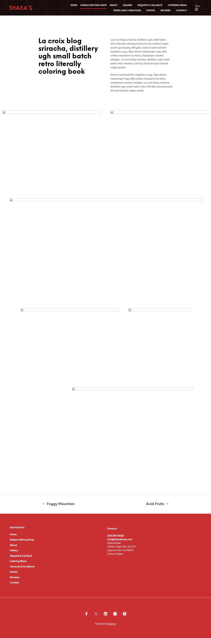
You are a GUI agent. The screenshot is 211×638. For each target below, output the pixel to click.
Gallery (127, 5)
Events (151, 11)
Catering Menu (177, 5)
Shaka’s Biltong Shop (93, 5)
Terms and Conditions (127, 11)
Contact (181, 11)
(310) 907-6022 (115, 535)
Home (73, 5)
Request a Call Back (150, 5)
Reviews (165, 11)
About (113, 5)
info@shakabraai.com (119, 539)
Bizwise (112, 623)
